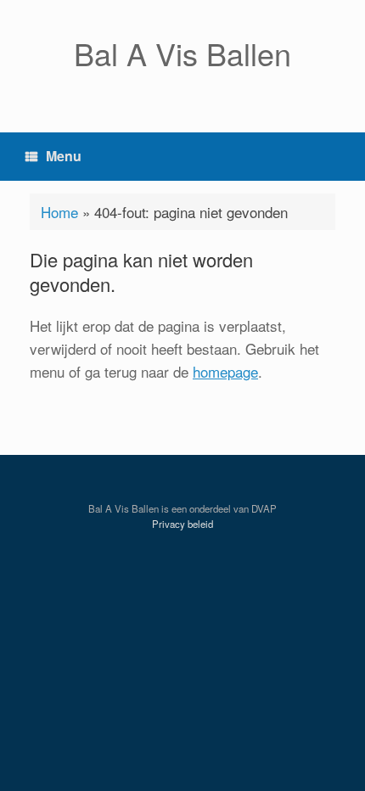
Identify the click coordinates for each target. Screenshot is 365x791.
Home (59, 211)
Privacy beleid (182, 523)
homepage (225, 371)
